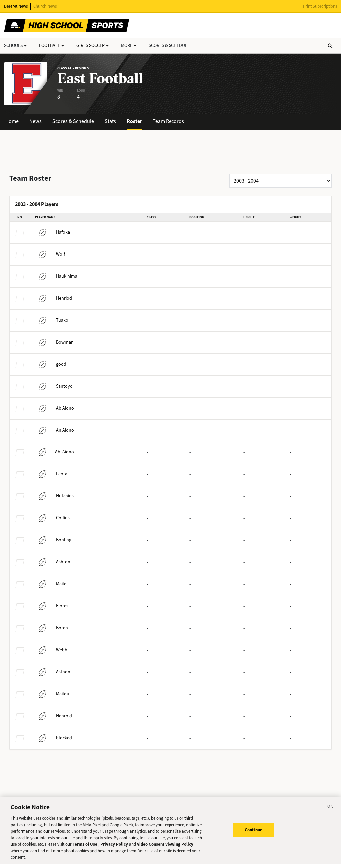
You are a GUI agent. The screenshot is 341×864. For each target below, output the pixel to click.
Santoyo (64, 386)
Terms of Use (85, 844)
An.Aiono (65, 430)
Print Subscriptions (320, 6)
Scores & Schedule (73, 121)
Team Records (168, 121)
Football (49, 45)
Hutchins (65, 496)
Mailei (61, 584)
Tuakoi (62, 320)
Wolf (60, 254)
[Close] (330, 807)
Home (12, 121)
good (61, 364)
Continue (253, 830)
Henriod (64, 298)
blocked (64, 738)
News (35, 121)
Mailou (62, 694)
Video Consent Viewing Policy (165, 844)
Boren (62, 628)
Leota (61, 474)
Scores (169, 45)
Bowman (65, 342)
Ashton (63, 562)
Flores (62, 606)
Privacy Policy (114, 844)
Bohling (63, 540)
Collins (63, 518)
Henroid (64, 716)
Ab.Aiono (65, 408)
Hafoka (63, 232)
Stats (110, 121)
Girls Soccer (90, 45)
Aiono (64, 452)
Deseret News (16, 6)
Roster (134, 121)
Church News (45, 6)
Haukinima (66, 276)
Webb (61, 650)
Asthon (63, 672)
